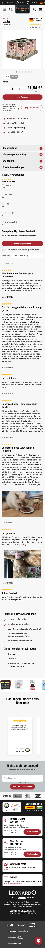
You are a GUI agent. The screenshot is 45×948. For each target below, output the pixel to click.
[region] (22, 51)
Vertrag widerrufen (33, 925)
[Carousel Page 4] (25, 72)
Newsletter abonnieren (22, 787)
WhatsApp (7, 870)
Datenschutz (22, 783)
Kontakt (9, 925)
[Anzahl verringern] (5, 89)
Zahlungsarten (12, 937)
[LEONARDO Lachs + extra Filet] (22, 49)
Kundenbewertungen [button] (13, 167)
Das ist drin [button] (8, 161)
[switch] (15, 809)
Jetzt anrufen (32, 832)
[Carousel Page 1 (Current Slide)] (16, 72)
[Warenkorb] (40, 9)
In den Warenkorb (23, 97)
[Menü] (4, 9)
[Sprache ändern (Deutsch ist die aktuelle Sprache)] (42, 3)
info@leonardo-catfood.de (14, 884)
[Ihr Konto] (34, 9)
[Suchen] (10, 9)
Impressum (11, 931)
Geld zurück (20, 937)
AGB (19, 943)
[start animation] (31, 72)
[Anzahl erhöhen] (19, 89)
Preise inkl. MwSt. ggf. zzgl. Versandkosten (11, 110)
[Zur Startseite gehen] (22, 9)
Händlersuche (34, 108)
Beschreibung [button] (9, 148)
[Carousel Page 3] (22, 72)
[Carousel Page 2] (19, 72)
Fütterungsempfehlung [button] (14, 154)
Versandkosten (9, 904)
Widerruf (21, 925)
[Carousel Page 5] (28, 72)
